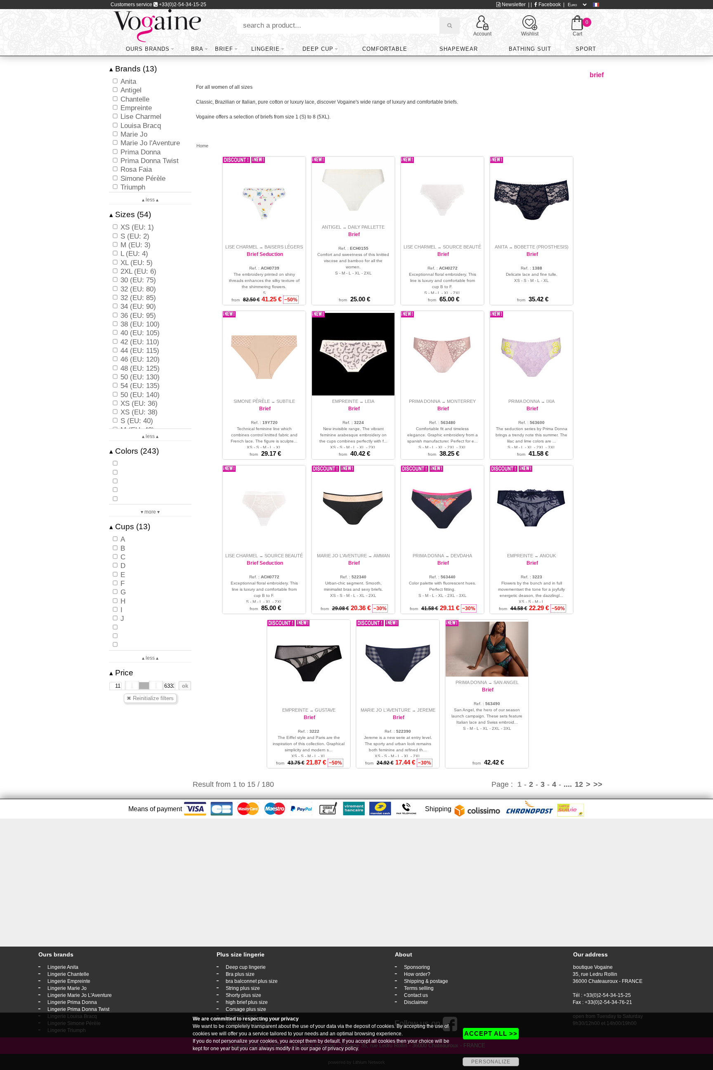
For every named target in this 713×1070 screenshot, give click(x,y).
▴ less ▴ (150, 200)
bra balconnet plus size (252, 981)
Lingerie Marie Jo (67, 988)
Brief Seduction (265, 254)
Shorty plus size (243, 995)
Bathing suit (530, 49)
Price (121, 672)
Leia (369, 401)
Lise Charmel (241, 246)
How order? (417, 974)
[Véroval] (157, 25)
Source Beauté (462, 246)
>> (597, 784)
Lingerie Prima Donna (72, 1002)
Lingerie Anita (62, 967)
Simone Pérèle (252, 401)
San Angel (506, 682)
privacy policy (343, 1048)
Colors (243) (134, 451)
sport (586, 49)
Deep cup (317, 49)
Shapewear (458, 49)
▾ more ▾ (150, 512)
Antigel (331, 227)
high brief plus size (247, 1002)
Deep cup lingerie (246, 967)
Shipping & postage (426, 981)
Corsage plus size (246, 1009)
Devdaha (461, 555)
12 (579, 784)
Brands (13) (133, 68)
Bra (197, 49)
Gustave (325, 710)
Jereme (426, 710)
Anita (501, 246)
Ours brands (148, 49)
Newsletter (513, 4)
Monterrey (461, 401)
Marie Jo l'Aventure (342, 555)
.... (568, 784)
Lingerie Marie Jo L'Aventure (79, 995)
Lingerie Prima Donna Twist (78, 1009)
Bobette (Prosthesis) (541, 246)
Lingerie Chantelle (68, 974)
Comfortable (384, 49)
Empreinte (345, 401)
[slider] (132, 685)
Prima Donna (424, 401)
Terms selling (419, 988)
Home (202, 145)
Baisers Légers (283, 246)
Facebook (549, 4)
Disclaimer (416, 1002)
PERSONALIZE (490, 1062)
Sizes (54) (130, 214)
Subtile (285, 401)
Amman (381, 555)
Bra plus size (240, 974)
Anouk (548, 555)
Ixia (550, 401)
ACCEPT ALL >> (490, 1033)
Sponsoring (417, 967)
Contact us (416, 995)
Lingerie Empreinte (68, 981)
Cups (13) (129, 526)
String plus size (243, 988)
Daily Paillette (366, 227)
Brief (224, 49)
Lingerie (265, 49)
